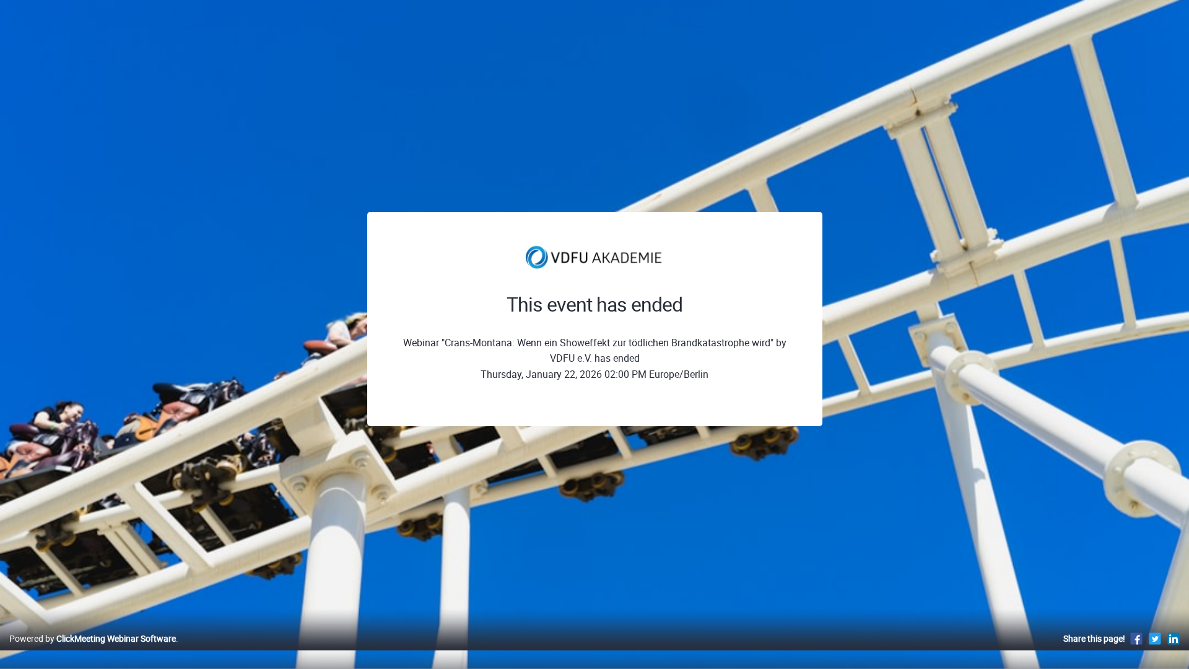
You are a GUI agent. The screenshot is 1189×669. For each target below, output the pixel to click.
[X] (1155, 638)
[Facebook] (1136, 638)
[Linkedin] (1173, 638)
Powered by (92, 638)
